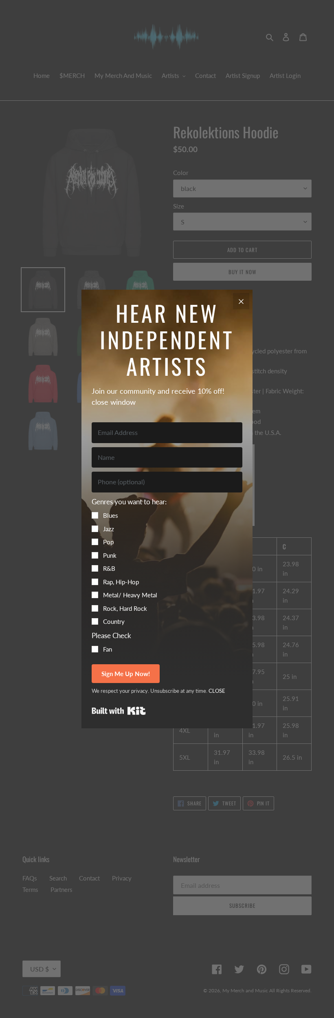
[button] (167, 561)
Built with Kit (119, 710)
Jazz (108, 528)
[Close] (241, 301)
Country (114, 621)
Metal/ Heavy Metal (130, 595)
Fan (107, 649)
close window (114, 401)
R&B (109, 568)
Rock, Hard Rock (125, 608)
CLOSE (217, 691)
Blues (110, 515)
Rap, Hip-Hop (121, 582)
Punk (109, 555)
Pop (108, 542)
